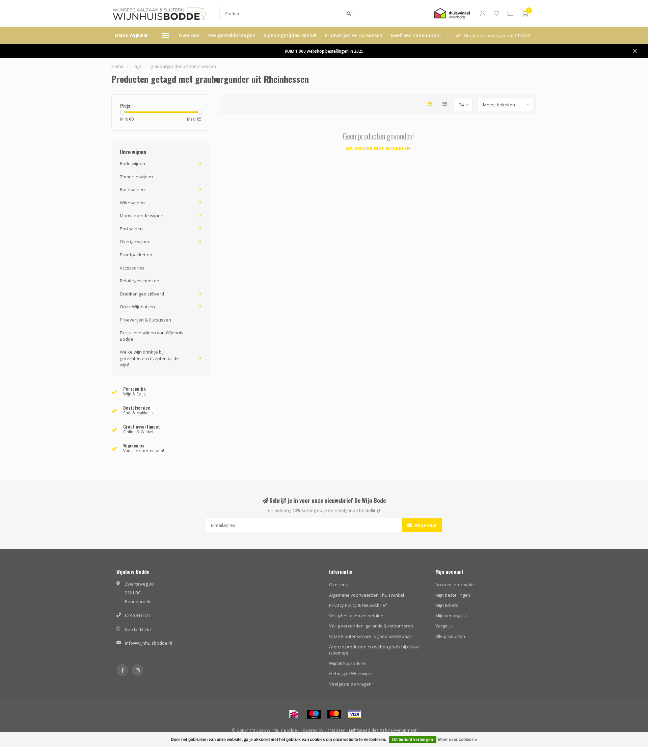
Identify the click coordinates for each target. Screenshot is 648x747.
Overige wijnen (135, 241)
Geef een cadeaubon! (416, 35)
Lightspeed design (366, 730)
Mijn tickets (446, 605)
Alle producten (450, 636)
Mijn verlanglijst (451, 616)
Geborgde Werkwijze (350, 673)
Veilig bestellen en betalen (356, 616)
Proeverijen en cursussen (353, 35)
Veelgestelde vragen (231, 35)
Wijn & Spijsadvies (348, 663)
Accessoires (132, 268)
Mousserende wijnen (141, 215)
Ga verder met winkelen (378, 148)
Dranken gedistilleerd (142, 294)
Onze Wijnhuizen (137, 307)
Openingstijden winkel (290, 35)
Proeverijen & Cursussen (145, 320)
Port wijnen (131, 229)
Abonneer (425, 525)
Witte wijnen (132, 203)
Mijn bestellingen (452, 595)
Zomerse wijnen (136, 177)
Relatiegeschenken (139, 281)
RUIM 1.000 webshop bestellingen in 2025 (324, 51)
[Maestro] (313, 714)
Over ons (189, 35)
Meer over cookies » (457, 739)
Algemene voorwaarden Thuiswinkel (366, 595)
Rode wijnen (132, 163)
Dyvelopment (403, 730)
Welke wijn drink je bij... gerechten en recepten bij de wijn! (149, 358)
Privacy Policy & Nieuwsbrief (358, 605)
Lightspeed (335, 730)
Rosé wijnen (132, 189)
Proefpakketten (136, 255)
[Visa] (354, 714)
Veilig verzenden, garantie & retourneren (371, 626)
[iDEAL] (293, 714)
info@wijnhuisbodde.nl (148, 643)
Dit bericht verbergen (412, 739)
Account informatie (454, 585)
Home (117, 66)
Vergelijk (444, 626)
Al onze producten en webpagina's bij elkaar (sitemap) (374, 650)
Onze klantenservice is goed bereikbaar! (370, 636)
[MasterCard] (334, 714)
